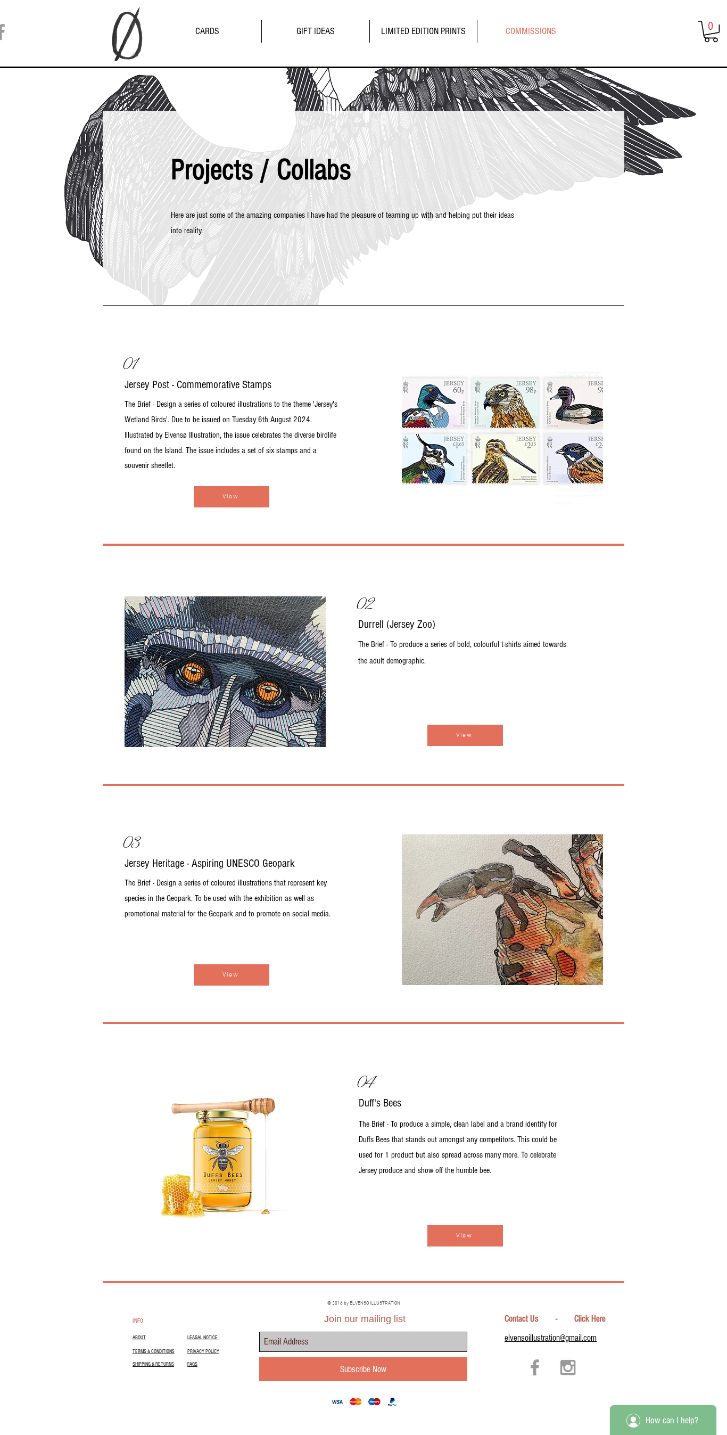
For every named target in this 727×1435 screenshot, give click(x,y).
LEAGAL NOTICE (202, 1337)
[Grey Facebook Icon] (535, 1367)
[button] (711, 31)
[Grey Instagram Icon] (568, 1367)
